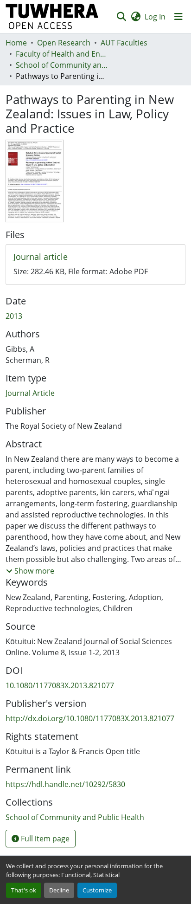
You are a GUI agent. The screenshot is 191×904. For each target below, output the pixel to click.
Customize (97, 890)
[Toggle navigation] (178, 17)
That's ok (23, 890)
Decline (59, 890)
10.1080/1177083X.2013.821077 (60, 685)
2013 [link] (14, 316)
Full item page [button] (44, 838)
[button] (52, 16)
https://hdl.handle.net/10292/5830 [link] (65, 784)
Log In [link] (155, 17)
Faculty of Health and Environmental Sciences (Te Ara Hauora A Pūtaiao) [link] (62, 54)
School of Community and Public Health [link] (62, 65)
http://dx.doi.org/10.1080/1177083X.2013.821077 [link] (90, 718)
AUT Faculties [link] (124, 43)
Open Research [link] (63, 43)
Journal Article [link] (30, 393)
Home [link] (16, 43)
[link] (95, 257)
